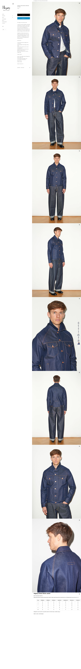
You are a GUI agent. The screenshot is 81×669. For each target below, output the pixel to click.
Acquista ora (23, 18)
